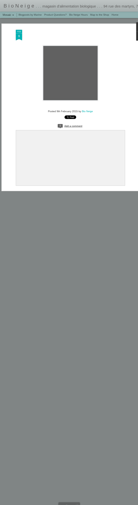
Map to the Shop (99, 14)
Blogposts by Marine (30, 14)
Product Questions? (55, 14)
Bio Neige (87, 111)
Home (115, 14)
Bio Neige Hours (78, 14)
